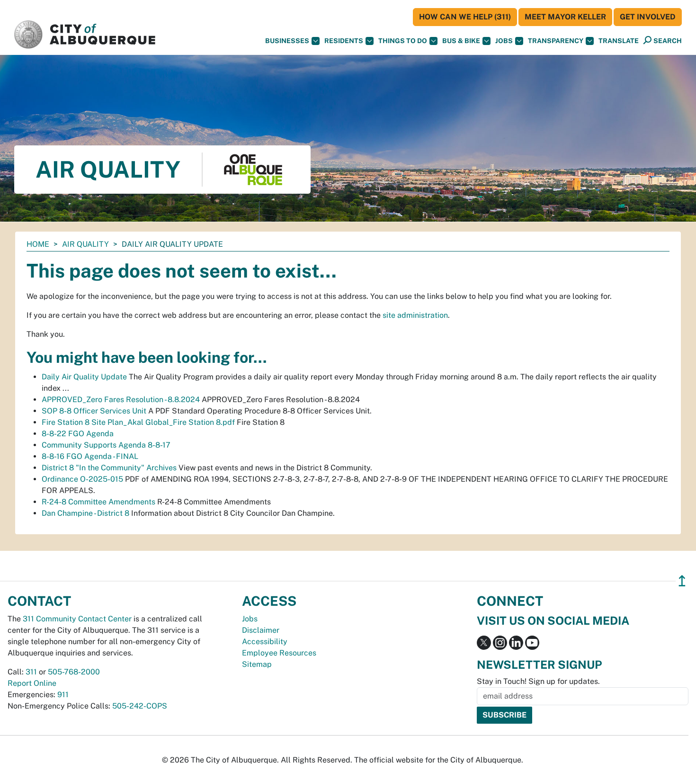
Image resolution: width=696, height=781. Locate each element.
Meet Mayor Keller (565, 16)
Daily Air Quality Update (84, 376)
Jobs (504, 41)
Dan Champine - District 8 (85, 513)
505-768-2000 (74, 671)
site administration (415, 315)
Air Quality (85, 244)
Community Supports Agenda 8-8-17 (106, 444)
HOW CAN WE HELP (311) (465, 16)
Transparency (555, 41)
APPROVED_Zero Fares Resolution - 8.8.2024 (121, 399)
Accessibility (264, 641)
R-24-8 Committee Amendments (98, 501)
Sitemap (257, 664)
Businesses (287, 41)
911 (63, 694)
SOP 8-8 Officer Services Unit (94, 410)
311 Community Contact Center (77, 618)
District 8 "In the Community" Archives (109, 467)
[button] (618, 41)
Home (38, 244)
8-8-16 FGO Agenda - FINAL (90, 456)
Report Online (32, 683)
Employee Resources (279, 652)
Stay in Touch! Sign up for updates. (538, 681)
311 (31, 671)
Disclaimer (260, 630)
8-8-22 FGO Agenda (78, 433)
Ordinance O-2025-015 (82, 479)
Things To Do (402, 41)
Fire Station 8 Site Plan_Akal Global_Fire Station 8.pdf (138, 422)
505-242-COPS (139, 705)
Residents (343, 41)
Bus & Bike (461, 41)
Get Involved (648, 16)
